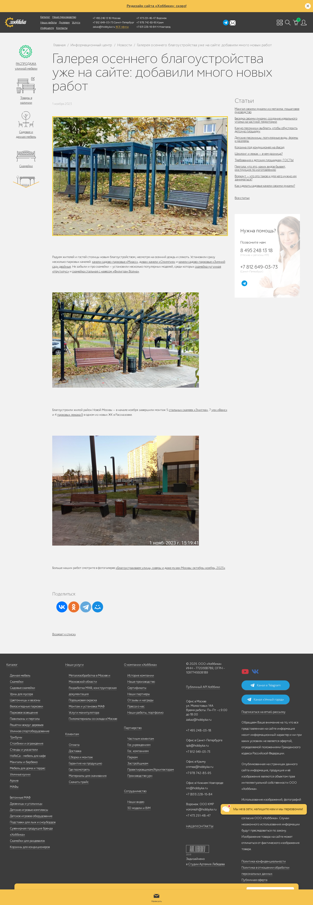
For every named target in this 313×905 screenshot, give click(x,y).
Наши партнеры (138, 694)
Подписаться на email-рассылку (264, 712)
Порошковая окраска (83, 700)
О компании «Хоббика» (140, 665)
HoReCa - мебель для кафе (28, 756)
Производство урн (139, 776)
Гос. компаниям (138, 751)
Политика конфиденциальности (264, 861)
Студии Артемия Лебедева (206, 864)
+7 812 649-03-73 (103, 22)
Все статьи (242, 198)
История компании (140, 675)
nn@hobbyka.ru (197, 788)
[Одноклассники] (73, 606)
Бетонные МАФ (20, 797)
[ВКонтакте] (61, 606)
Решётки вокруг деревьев (26, 725)
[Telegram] (85, 606)
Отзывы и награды (140, 700)
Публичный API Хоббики (203, 687)
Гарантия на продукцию (85, 763)
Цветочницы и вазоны (25, 700)
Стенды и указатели (24, 750)
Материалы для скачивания (88, 776)
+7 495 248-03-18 (198, 730)
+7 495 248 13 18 (102, 18)
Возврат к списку (64, 634)
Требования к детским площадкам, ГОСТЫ (264, 160)
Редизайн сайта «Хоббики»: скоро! (157, 6)
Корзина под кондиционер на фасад (259, 147)
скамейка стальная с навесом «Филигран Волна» (105, 271)
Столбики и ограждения (26, 743)
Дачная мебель (20, 675)
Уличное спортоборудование (29, 731)
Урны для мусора (21, 694)
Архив (14, 781)
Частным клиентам (140, 739)
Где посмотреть (79, 770)
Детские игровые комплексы (29, 810)
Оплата (74, 745)
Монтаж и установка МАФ (86, 706)
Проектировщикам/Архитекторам (150, 770)
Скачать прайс (79, 782)
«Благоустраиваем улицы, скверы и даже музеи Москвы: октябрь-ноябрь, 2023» (170, 568)
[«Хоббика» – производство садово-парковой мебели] (15, 22)
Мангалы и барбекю (24, 762)
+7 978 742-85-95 (146, 22)
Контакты (61, 28)
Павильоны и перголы (25, 719)
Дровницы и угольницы (26, 804)
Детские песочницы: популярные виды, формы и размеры (266, 139)
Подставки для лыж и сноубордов (32, 822)
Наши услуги (74, 665)
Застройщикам (137, 763)
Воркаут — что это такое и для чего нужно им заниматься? (266, 177)
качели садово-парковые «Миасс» (115, 262)
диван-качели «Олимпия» (157, 262)
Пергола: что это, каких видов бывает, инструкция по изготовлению (260, 168)
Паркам (132, 757)
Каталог (45, 17)
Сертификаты (136, 688)
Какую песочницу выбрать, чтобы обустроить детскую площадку (266, 129)
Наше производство (64, 17)
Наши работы (48, 22)
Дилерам (64, 22)
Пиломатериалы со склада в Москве (93, 719)
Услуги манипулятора (84, 713)
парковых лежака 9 (70, 415)
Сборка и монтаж (81, 757)
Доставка (75, 751)
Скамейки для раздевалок (27, 841)
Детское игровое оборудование (31, 816)
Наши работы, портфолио (145, 713)
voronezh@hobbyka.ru (201, 809)
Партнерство (133, 728)
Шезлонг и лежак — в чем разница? (259, 154)
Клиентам (72, 734)
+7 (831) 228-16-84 (199, 794)
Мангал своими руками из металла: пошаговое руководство (267, 110)
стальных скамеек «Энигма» (188, 410)
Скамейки (26, 166)
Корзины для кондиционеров (30, 847)
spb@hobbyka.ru (197, 745)
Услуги (76, 22)
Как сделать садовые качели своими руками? (265, 186)
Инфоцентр (47, 28)
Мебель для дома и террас (27, 768)
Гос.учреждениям (139, 745)
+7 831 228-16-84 (146, 26)
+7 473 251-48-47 (146, 18)
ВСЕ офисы (122, 26)
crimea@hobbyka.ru (199, 767)
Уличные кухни (20, 774)
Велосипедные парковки (26, 706)
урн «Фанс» (219, 410)
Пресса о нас (136, 706)
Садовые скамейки (22, 688)
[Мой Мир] (97, 606)
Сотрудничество (135, 791)
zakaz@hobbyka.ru (104, 26)
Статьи (244, 100)
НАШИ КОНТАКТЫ (199, 826)
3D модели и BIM (139, 808)
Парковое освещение (24, 713)
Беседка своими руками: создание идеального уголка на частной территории (266, 120)
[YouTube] (245, 673)
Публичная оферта (254, 880)
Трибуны (16, 737)
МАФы (14, 787)
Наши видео (135, 802)
